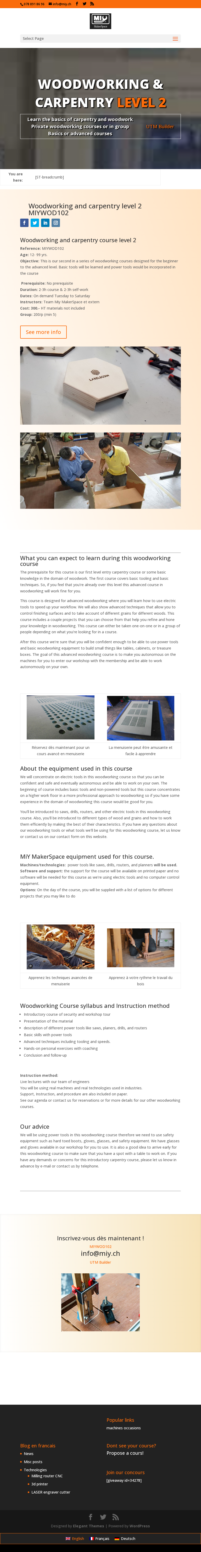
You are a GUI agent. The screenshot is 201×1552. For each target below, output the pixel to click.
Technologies (35, 1469)
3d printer (39, 1483)
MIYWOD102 (100, 1246)
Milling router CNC (47, 1475)
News (29, 1453)
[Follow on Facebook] (24, 223)
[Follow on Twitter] (35, 223)
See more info (43, 332)
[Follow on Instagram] (56, 223)
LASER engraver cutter (50, 1492)
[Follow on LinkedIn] (45, 223)
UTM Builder (160, 126)
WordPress (140, 1525)
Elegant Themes (88, 1525)
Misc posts (33, 1461)
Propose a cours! (125, 1453)
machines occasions (124, 1427)
